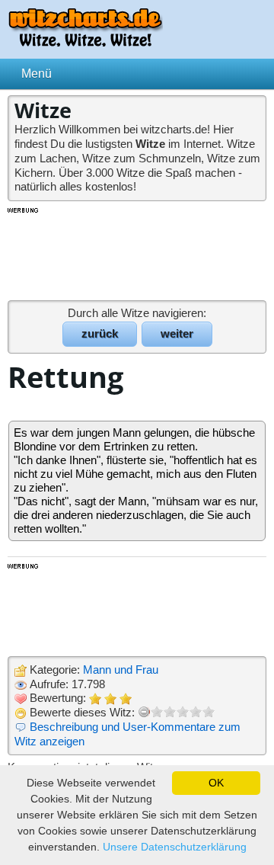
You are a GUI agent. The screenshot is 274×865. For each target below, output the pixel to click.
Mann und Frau (120, 669)
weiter (177, 333)
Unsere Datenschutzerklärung (175, 847)
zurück (99, 333)
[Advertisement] (137, 253)
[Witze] (85, 42)
